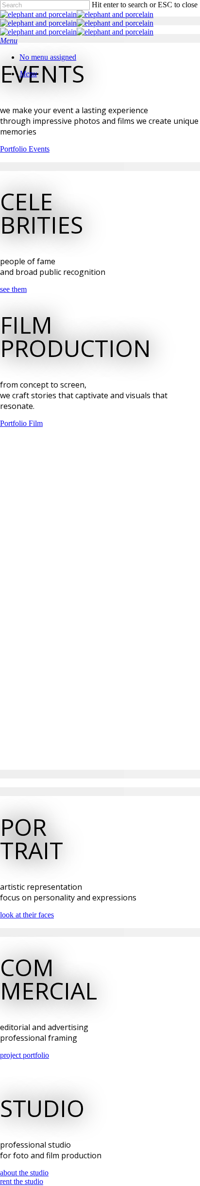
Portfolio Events (25, 149)
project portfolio (24, 1055)
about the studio (24, 1173)
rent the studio (21, 1181)
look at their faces (27, 915)
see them (13, 289)
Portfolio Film (21, 423)
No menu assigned (47, 57)
